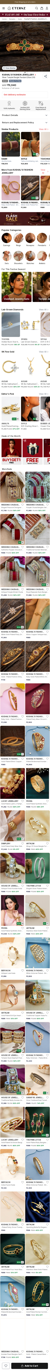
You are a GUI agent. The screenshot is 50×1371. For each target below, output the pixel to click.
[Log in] (46, 8)
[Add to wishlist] (6, 1366)
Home (4, 19)
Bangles (12, 19)
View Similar (11, 68)
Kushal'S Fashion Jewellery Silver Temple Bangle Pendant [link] (36, 19)
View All (42, 129)
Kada (20, 19)
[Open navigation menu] (4, 8)
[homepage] (16, 8)
